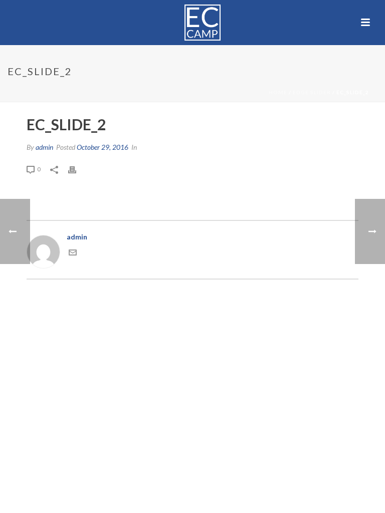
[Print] (77, 168)
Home (278, 92)
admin (44, 147)
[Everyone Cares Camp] (192, 22)
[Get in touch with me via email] (73, 253)
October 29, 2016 (102, 147)
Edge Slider (312, 92)
